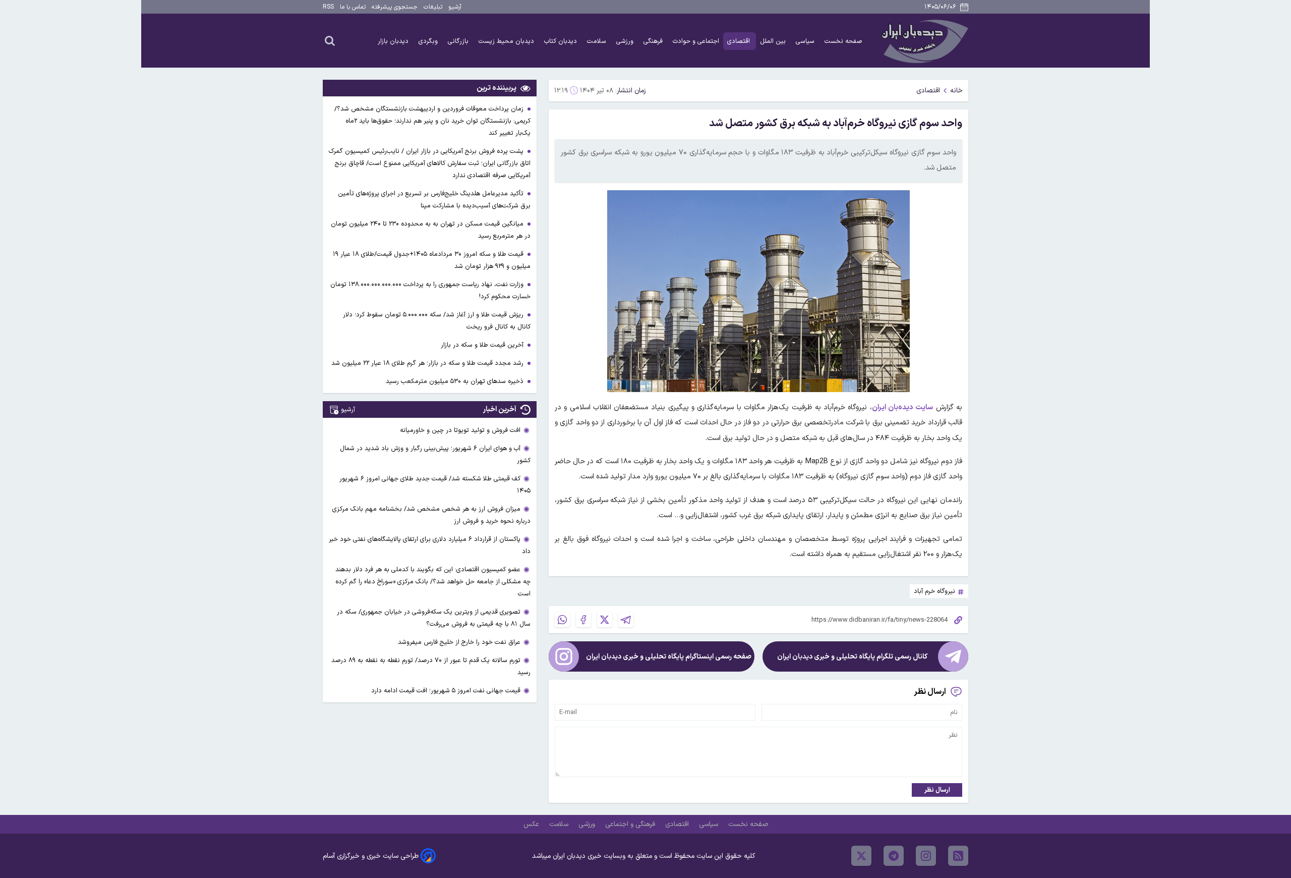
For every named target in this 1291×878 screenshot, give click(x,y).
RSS (328, 7)
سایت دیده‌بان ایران (902, 407)
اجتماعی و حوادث (696, 41)
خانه (956, 90)
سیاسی (806, 41)
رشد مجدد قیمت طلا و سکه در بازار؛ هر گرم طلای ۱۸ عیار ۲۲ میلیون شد (428, 363)
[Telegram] (625, 619)
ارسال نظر (937, 790)
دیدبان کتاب (561, 41)
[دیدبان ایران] (923, 41)
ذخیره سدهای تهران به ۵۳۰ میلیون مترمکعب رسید (455, 381)
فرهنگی (654, 41)
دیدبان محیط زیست (507, 41)
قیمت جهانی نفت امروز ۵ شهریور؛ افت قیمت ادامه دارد (445, 690)
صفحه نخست (843, 41)
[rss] (958, 856)
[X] (604, 619)
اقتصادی (739, 41)
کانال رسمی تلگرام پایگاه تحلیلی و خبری (852, 656)
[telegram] (894, 856)
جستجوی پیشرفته (395, 7)
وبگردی (429, 41)
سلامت (597, 41)
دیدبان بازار (394, 41)
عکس (532, 824)
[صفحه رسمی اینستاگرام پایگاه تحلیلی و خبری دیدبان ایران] (564, 656)
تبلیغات (433, 7)
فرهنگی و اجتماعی (631, 824)
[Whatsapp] (562, 619)
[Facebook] (583, 619)
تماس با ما (353, 7)
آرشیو (454, 7)
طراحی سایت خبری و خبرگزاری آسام (371, 856)
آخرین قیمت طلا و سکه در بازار (483, 345)
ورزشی (625, 41)
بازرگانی (459, 41)
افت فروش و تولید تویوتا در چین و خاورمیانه (460, 430)
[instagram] (926, 856)
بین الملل (774, 41)
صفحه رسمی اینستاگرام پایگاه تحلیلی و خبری (668, 656)
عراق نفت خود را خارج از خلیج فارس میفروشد (459, 642)
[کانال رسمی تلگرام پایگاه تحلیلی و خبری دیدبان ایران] (953, 656)
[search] (330, 40)
